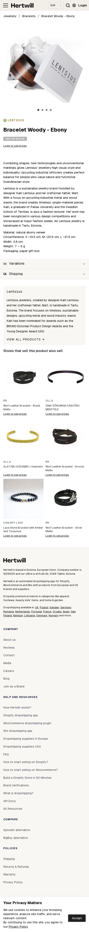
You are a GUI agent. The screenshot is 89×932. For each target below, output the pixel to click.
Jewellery (10, 16)
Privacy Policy (18, 926)
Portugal (36, 611)
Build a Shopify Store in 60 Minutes (27, 777)
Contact (9, 655)
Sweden (54, 607)
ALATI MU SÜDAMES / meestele (23, 466)
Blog (6, 678)
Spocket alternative (16, 830)
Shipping (9, 859)
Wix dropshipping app (17, 730)
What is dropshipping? (18, 793)
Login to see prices (15, 145)
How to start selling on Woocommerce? (30, 770)
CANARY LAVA (13, 522)
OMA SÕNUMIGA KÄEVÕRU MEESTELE (63, 407)
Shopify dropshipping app (20, 715)
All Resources (12, 808)
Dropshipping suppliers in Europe (25, 738)
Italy (73, 611)
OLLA (49, 400)
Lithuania (29, 615)
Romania (8, 611)
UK (36, 607)
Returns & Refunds (16, 866)
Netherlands (22, 611)
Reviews (9, 647)
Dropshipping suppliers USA (22, 746)
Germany (65, 607)
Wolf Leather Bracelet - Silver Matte (64, 529)
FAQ (6, 754)
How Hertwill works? (17, 707)
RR (5, 400)
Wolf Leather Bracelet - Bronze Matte (65, 468)
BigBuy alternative (15, 837)
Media (7, 663)
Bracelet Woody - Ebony (58, 16)
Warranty (9, 874)
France (47, 611)
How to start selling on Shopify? (25, 762)
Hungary (54, 615)
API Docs (9, 801)
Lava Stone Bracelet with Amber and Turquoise (23, 529)
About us (9, 639)
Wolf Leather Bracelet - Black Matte (21, 407)
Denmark (41, 615)
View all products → (26, 339)
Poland (44, 607)
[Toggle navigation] (5, 5)
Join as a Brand (13, 686)
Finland (7, 615)
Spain (66, 611)
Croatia (57, 611)
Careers (8, 671)
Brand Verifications (16, 785)
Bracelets (29, 16)
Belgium (18, 615)
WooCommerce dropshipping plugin (27, 723)
